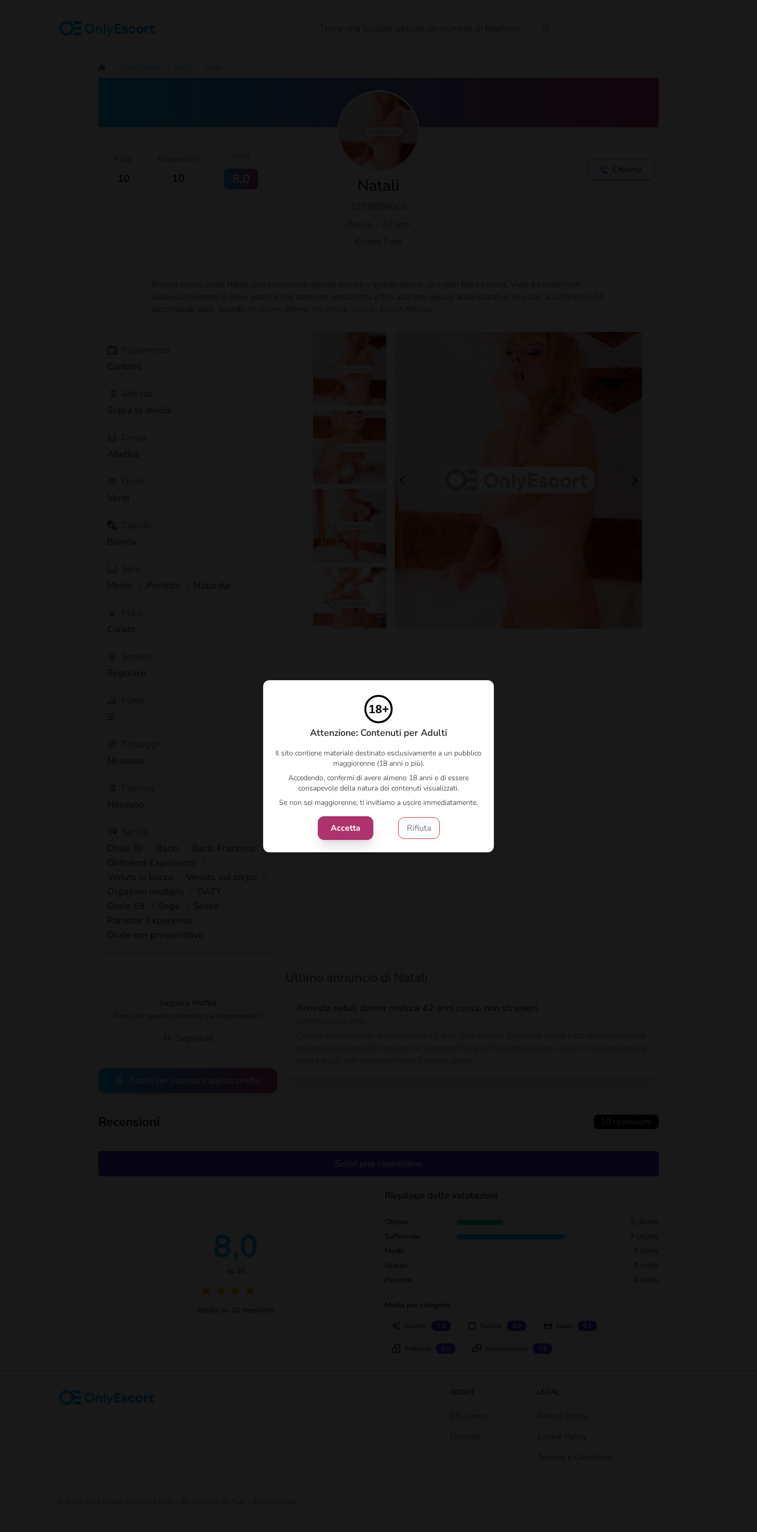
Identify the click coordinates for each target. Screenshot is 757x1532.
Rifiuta (419, 828)
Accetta (345, 828)
